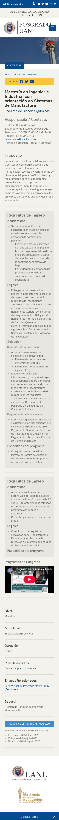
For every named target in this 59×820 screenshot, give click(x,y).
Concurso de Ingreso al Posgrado (29, 724)
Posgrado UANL (35, 27)
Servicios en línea (16, 4)
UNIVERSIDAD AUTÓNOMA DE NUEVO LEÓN (29, 13)
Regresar (15, 65)
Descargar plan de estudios (21, 668)
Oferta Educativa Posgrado (25, 74)
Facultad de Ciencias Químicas (27, 111)
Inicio (7, 74)
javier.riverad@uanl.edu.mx (21, 139)
